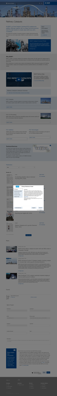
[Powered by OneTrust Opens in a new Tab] (40, 210)
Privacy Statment (26, 196)
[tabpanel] (33, 195)
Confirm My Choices (18, 207)
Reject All (33, 207)
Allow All (40, 207)
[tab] (18, 189)
